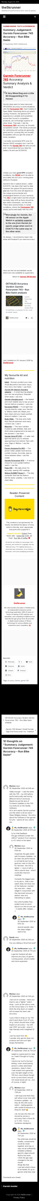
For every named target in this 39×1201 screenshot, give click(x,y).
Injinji (7, 382)
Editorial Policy (10, 547)
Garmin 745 (17, 146)
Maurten (8, 426)
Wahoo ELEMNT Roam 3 (14, 473)
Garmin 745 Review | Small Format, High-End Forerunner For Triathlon (20, 730)
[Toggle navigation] (4, 16)
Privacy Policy (19, 1198)
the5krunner (11, 7)
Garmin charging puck (14, 399)
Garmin (17, 681)
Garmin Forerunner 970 (14, 460)
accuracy (10, 681)
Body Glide (9, 419)
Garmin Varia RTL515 (13, 436)
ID (30, 625)
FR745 (17, 175)
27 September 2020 (10, 44)
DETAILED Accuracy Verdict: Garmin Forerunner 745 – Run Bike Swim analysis (19, 720)
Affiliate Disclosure (25, 547)
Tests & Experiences (26, 26)
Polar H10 (8, 468)
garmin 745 (25, 681)
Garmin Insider (9, 26)
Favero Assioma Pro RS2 (15, 448)
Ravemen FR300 (11, 407)
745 (8, 198)
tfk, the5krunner (21, 828)
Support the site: (14, 533)
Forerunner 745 (16, 109)
